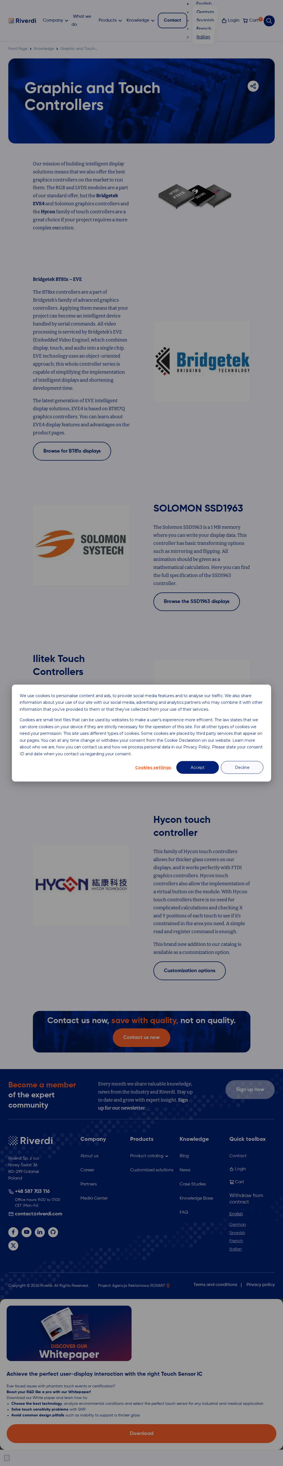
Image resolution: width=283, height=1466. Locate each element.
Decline (242, 767)
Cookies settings (153, 767)
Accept (198, 767)
